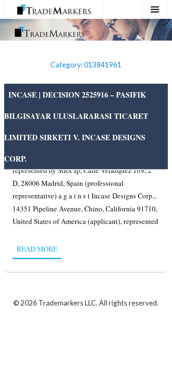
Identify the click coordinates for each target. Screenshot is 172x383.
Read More (37, 249)
